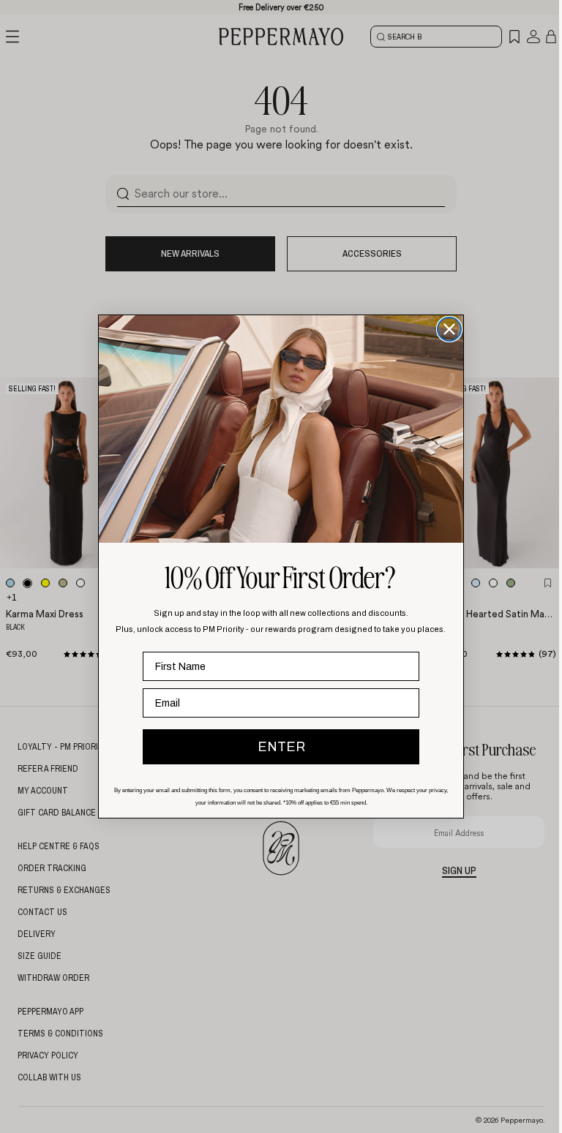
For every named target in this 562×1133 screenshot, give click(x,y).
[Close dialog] (445, 329)
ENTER (277, 746)
